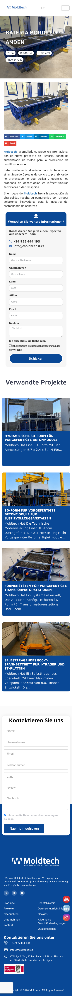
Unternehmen (17, 267)
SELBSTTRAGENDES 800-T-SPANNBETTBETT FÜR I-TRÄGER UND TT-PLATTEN (35, 664)
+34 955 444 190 (20, 942)
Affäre (13, 295)
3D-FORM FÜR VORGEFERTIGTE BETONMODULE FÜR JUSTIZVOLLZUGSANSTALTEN (30, 514)
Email (12, 309)
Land (12, 281)
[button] (11, 53)
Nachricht (15, 323)
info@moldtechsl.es (21, 949)
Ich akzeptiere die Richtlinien (27, 340)
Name (12, 253)
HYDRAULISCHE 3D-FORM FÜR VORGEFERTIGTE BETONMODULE (31, 438)
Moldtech (10, 151)
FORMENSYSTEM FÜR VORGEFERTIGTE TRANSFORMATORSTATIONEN (36, 588)
